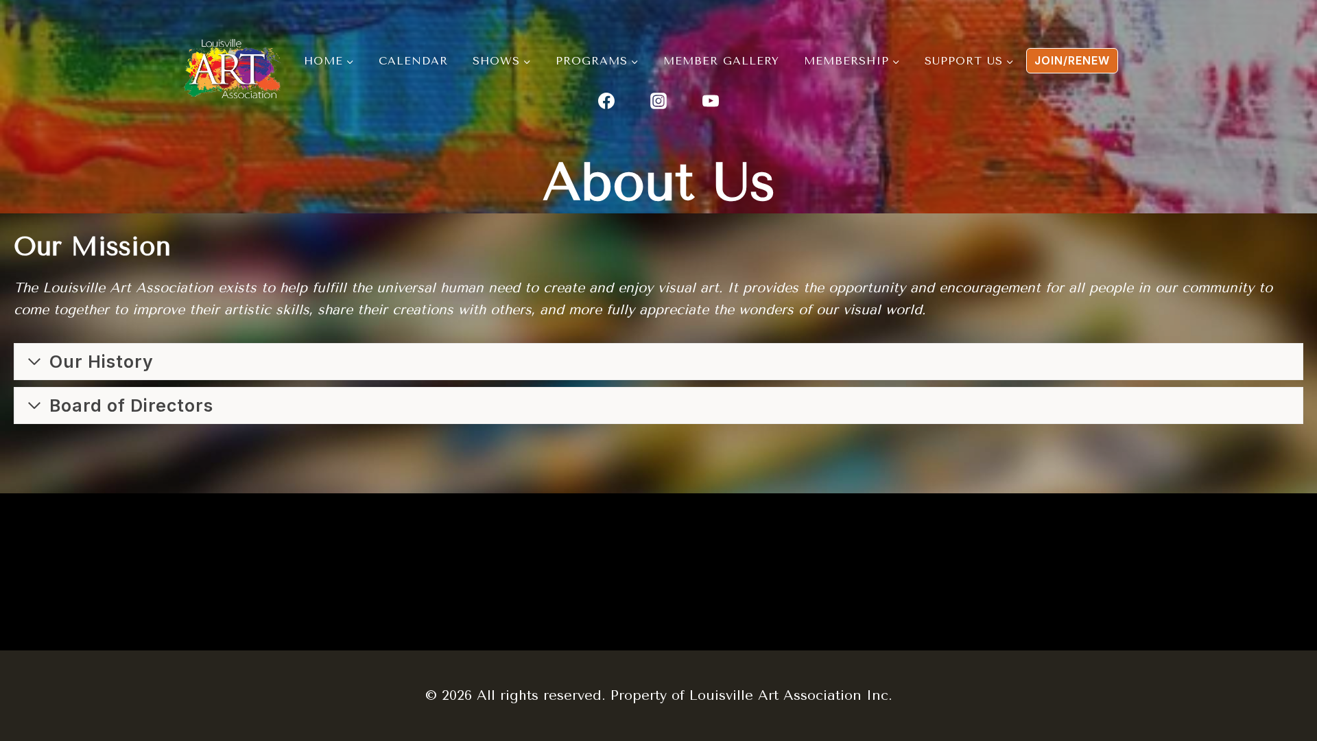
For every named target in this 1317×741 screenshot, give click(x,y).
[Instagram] (658, 100)
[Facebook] (606, 100)
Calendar (413, 60)
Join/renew (1072, 60)
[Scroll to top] (1223, 645)
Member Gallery (721, 60)
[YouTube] (710, 100)
